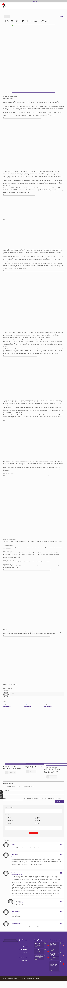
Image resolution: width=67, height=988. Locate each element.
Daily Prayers (24, 949)
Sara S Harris (15, 911)
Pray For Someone (25, 944)
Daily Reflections (24, 946)
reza (13, 844)
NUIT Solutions (36, 978)
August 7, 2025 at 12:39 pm (16, 845)
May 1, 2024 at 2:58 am (20, 902)
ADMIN (13, 693)
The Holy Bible (24, 960)
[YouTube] (60, 978)
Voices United (24, 957)
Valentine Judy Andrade (17, 872)
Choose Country (7, 789)
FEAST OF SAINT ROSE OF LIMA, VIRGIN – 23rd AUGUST (12, 767)
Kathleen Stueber (16, 923)
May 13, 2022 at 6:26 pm (16, 924)
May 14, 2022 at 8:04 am (16, 913)
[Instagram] (61, 978)
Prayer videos (24, 952)
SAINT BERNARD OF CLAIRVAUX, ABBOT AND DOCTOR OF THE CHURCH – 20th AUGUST (53, 770)
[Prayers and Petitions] (4, 5)
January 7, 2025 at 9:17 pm (16, 856)
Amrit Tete (14, 854)
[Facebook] (58, 978)
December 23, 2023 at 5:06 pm (17, 874)
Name (4, 798)
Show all (61, 16)
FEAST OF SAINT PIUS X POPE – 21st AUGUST (33, 767)
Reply (61, 844)
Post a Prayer (6, 793)
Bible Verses (24, 954)
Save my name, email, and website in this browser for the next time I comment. (43, 798)
